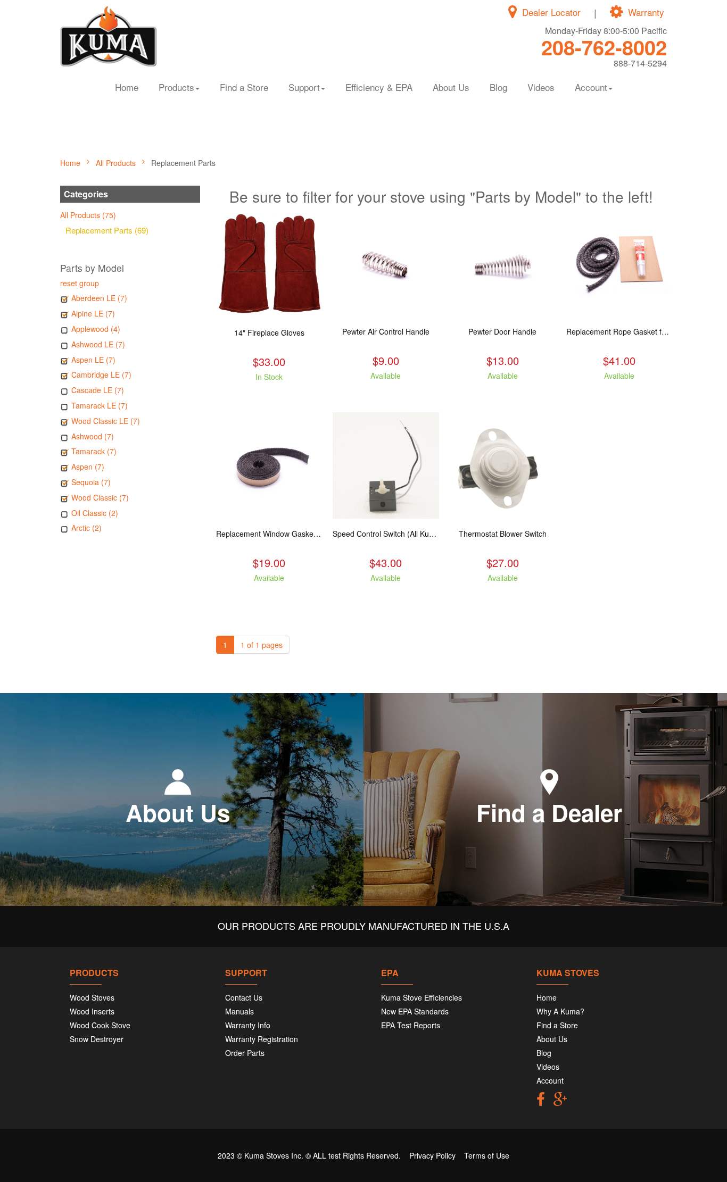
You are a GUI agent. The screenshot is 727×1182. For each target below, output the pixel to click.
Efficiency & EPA (378, 87)
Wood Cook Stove (100, 1025)
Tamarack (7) (94, 451)
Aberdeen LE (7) (99, 298)
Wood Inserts (92, 1011)
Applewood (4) (95, 328)
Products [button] (176, 87)
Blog (498, 87)
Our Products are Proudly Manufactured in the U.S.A (363, 926)
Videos (541, 87)
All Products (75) (88, 215)
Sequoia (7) (91, 482)
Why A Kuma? (560, 1011)
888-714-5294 (640, 63)
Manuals (239, 1011)
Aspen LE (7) (93, 359)
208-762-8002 (604, 47)
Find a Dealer (549, 812)
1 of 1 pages (262, 644)
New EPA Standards (415, 1011)
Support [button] (304, 87)
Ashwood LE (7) (98, 344)
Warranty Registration (261, 1039)
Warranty (646, 12)
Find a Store (244, 87)
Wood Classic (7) (100, 497)
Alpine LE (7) (93, 313)
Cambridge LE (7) (101, 374)
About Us (451, 87)
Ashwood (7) (92, 436)
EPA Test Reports (410, 1025)
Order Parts (245, 1052)
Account (550, 1080)
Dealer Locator (551, 12)
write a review (269, 395)
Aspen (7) (87, 466)
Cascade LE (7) (97, 390)
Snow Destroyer (96, 1039)
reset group (79, 283)
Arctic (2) (86, 527)
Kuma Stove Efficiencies (421, 997)
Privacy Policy (432, 1155)
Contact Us (243, 997)
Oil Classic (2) (94, 512)
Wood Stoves (92, 997)
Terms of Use (486, 1155)
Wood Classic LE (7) (105, 420)
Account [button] (591, 87)
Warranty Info (247, 1025)
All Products (117, 162)
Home (126, 87)
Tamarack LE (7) (99, 405)
